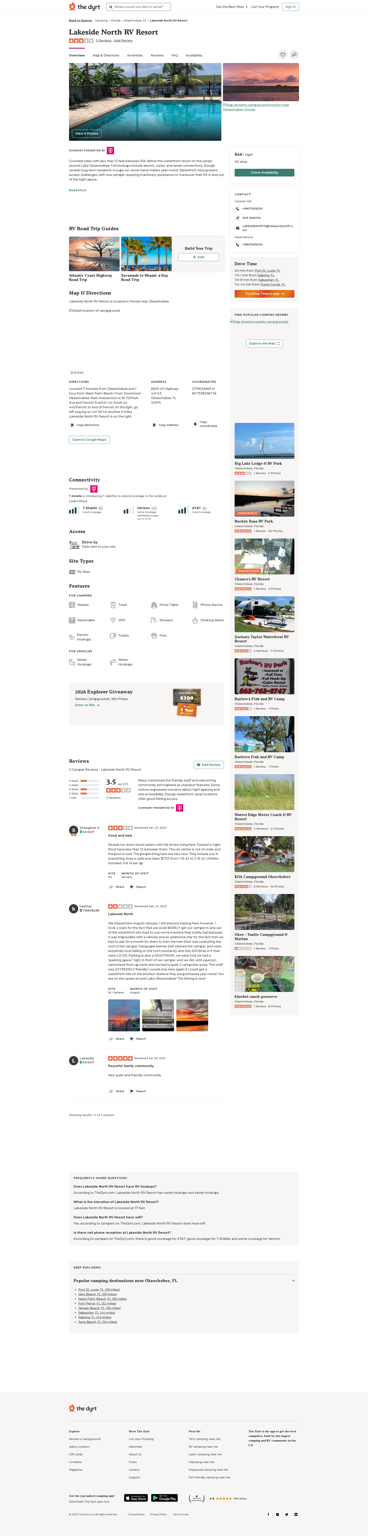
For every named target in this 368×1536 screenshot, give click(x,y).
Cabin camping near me (205, 1454)
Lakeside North (120, 914)
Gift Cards (76, 1454)
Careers (134, 1469)
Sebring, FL (265, 275)
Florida (115, 20)
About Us (135, 1454)
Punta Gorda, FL (272, 284)
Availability (194, 55)
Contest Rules (136, 1514)
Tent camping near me (204, 1439)
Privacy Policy (158, 1514)
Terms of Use (180, 1514)
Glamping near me (201, 1462)
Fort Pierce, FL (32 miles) (97, 1303)
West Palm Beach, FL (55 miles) (102, 1299)
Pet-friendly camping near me (209, 1477)
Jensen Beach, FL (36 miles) (99, 1308)
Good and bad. (120, 835)
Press (133, 1462)
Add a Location (79, 1446)
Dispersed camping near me (208, 1469)
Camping (101, 20)
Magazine (75, 1469)
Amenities (135, 55)
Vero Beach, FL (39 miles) (97, 1294)
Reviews (157, 55)
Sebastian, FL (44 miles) (96, 1313)
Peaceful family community (131, 1066)
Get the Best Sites (230, 7)
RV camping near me (203, 1446)
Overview (77, 55)
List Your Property (265, 7)
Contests (75, 1462)
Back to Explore (80, 20)
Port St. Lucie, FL (267, 271)
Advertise (135, 1446)
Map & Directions (106, 55)
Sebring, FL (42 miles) (94, 1317)
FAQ (174, 55)
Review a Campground (84, 1439)
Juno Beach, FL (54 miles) (97, 1322)
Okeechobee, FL (135, 20)
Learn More (78, 501)
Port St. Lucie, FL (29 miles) (99, 1290)
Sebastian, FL (268, 280)
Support (134, 1477)
